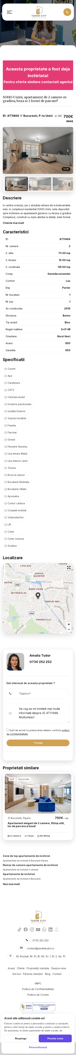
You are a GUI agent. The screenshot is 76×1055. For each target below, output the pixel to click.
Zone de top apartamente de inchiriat (26, 855)
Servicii (16, 973)
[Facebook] (26, 929)
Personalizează (38, 1047)
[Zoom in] (68, 624)
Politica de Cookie (38, 994)
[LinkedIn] (50, 929)
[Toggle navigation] (9, 12)
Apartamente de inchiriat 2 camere (20, 869)
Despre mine (58, 968)
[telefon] (67, 11)
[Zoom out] (68, 629)
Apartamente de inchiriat (19, 874)
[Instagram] (32, 929)
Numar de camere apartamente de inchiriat (30, 865)
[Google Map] (57, 929)
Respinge (21, 1038)
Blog (47, 973)
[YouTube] (38, 929)
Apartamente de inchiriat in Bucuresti (22, 878)
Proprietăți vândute (38, 968)
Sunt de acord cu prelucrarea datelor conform (38, 732)
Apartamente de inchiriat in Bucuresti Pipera (25, 860)
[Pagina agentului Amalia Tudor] (15, 661)
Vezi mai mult (11, 884)
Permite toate (55, 1038)
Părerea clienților (33, 973)
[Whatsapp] (44, 929)
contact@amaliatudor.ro (40, 948)
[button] (68, 150)
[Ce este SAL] (38, 1007)
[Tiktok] (19, 929)
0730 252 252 (41, 662)
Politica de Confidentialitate (38, 989)
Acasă (11, 968)
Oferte (21, 968)
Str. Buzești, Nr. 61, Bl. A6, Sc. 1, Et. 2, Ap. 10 (40, 956)
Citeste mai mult (13, 222)
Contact (57, 973)
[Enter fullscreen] (68, 567)
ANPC (38, 983)
